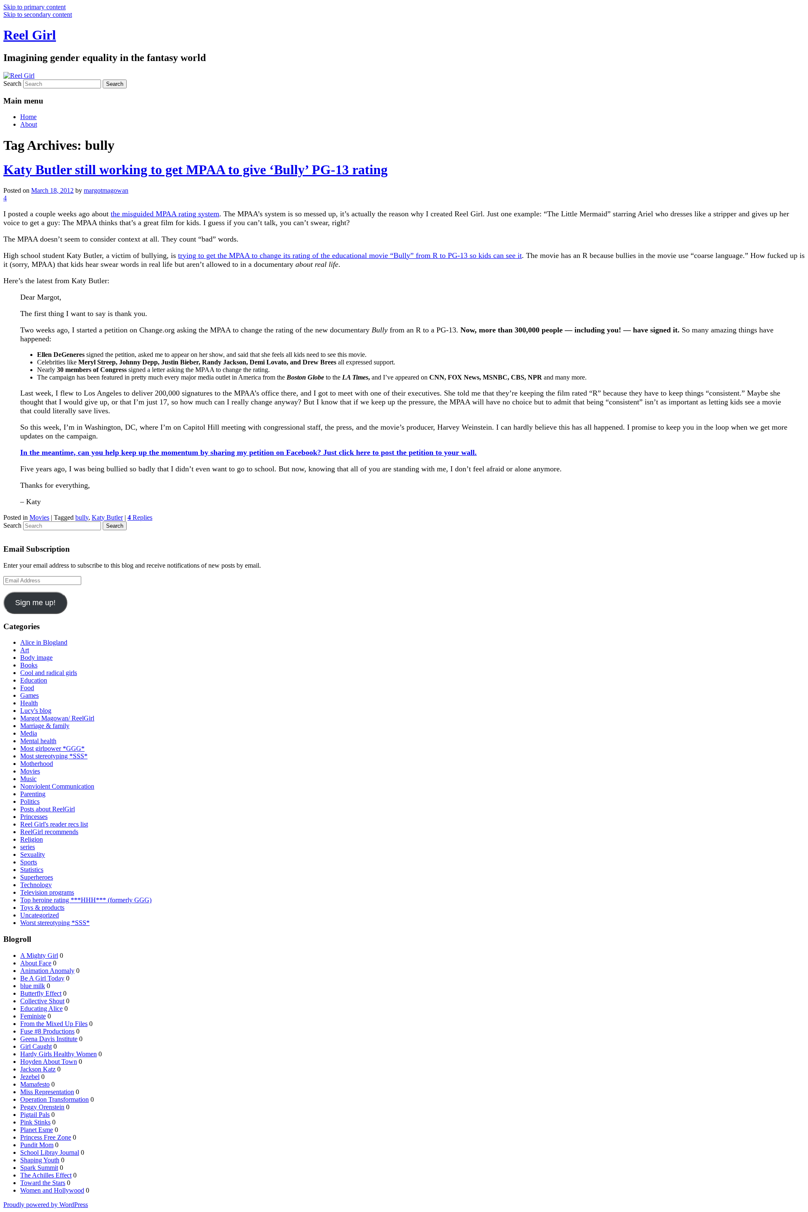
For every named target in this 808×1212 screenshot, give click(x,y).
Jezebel (30, 1076)
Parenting (32, 793)
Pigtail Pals (35, 1114)
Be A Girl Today (42, 978)
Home (28, 116)
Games (29, 695)
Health (29, 703)
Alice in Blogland (43, 642)
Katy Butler (107, 517)
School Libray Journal (49, 1152)
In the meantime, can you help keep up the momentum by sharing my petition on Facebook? (171, 452)
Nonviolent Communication (57, 786)
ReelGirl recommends (49, 831)
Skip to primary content (34, 7)
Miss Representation (47, 1091)
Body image (36, 657)
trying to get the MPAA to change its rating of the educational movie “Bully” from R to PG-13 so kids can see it (350, 255)
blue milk (32, 985)
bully (81, 517)
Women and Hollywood (52, 1190)
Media (28, 733)
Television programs (47, 892)
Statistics (31, 869)
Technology (36, 884)
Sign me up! (35, 602)
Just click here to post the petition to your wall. (400, 452)
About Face (35, 963)
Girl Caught (36, 1046)
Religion (31, 839)
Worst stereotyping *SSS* (55, 922)
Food (27, 687)
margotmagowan (106, 190)
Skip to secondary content (37, 14)
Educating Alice (41, 1008)
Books (28, 665)
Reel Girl (29, 35)
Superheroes (36, 877)
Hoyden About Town (48, 1061)
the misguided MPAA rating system (165, 214)
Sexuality (32, 854)
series (27, 847)
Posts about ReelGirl (47, 809)
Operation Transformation (54, 1099)
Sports (28, 862)
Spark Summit (39, 1167)
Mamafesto (35, 1084)
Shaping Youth (39, 1160)
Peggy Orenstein (42, 1107)
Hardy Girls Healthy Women (58, 1054)
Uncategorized (39, 915)
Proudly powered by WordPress (45, 1204)
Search (12, 83)
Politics (30, 801)
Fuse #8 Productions (47, 1031)
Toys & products (42, 907)
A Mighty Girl (39, 955)
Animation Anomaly (47, 970)
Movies (39, 517)
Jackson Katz (38, 1069)
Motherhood (36, 763)
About (28, 124)
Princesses (34, 816)
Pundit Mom (36, 1144)
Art (24, 650)
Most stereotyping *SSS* (54, 756)
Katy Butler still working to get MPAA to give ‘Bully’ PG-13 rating (195, 169)
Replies (140, 517)
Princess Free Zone (45, 1137)
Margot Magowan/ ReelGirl (57, 718)
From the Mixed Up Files (54, 1023)
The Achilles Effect (46, 1175)
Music (28, 778)
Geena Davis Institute (48, 1038)
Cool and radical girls (48, 672)
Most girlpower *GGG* (52, 748)
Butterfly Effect (40, 993)
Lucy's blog (35, 710)
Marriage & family (44, 725)
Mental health (38, 740)
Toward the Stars (42, 1182)
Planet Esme (36, 1129)
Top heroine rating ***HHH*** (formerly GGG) (86, 900)
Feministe (33, 1016)
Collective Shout (42, 1001)
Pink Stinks (35, 1122)
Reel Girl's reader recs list (54, 824)
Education (33, 680)
